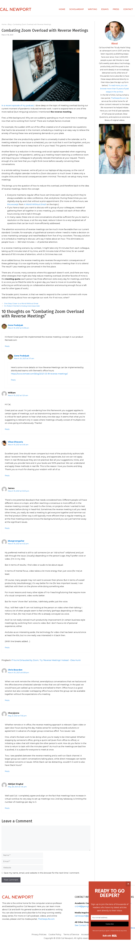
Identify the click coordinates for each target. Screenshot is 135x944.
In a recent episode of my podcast (18, 105)
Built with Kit (110, 936)
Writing (92, 9)
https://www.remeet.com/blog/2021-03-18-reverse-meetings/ (39, 374)
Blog (9, 24)
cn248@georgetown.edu (86, 906)
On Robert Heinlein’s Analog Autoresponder (22, 306)
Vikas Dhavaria (15, 442)
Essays (105, 9)
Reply (7, 346)
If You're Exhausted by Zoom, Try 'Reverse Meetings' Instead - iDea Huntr (46, 660)
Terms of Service (71, 934)
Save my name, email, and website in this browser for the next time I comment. (41, 873)
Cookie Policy (55, 934)
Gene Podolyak (15, 325)
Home (62, 9)
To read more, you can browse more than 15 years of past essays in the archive (114, 88)
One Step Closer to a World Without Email (21, 303)
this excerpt (12, 204)
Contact (128, 9)
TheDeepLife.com (118, 98)
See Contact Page (83, 925)
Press (116, 9)
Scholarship (76, 9)
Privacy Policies (39, 934)
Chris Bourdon (15, 670)
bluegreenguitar (16, 541)
